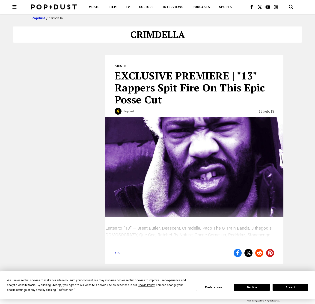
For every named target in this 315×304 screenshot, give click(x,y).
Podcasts (201, 7)
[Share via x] (248, 253)
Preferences (213, 287)
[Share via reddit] (259, 253)
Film (112, 7)
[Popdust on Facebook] (251, 7)
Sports (225, 7)
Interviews (173, 7)
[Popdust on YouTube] (267, 7)
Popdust (38, 18)
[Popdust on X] (259, 7)
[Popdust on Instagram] (276, 7)
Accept (290, 287)
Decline (252, 287)
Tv (128, 7)
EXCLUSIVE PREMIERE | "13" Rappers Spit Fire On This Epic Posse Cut (190, 87)
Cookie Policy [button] (146, 285)
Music (94, 7)
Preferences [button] (65, 290)
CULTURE (146, 7)
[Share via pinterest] (270, 253)
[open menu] (14, 7)
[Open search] (291, 7)
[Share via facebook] (238, 253)
